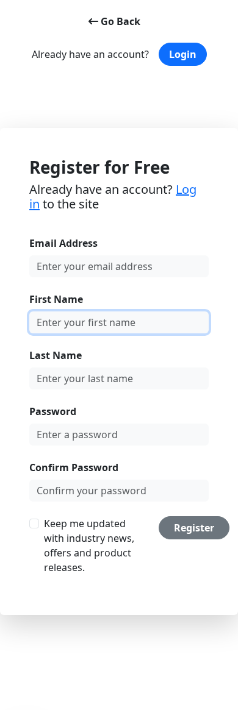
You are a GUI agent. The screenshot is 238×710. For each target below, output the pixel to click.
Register (194, 527)
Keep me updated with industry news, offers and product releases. (89, 545)
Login (183, 54)
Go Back (119, 21)
